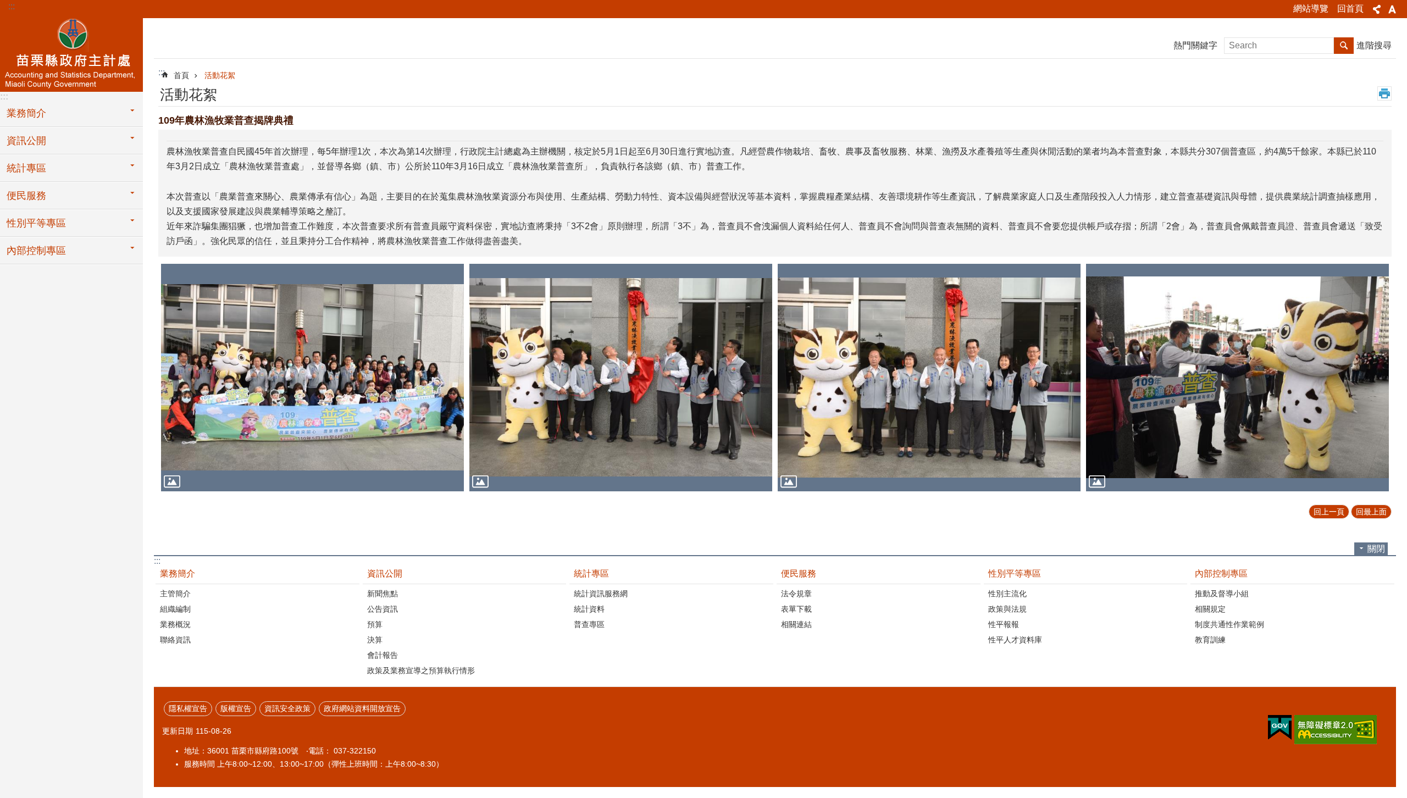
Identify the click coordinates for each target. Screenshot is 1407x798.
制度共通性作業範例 (1229, 624)
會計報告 (382, 655)
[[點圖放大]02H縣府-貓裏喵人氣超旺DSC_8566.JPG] (1237, 377)
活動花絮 (219, 75)
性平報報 (1003, 624)
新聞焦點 (382, 593)
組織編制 (175, 609)
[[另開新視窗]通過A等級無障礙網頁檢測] (1335, 729)
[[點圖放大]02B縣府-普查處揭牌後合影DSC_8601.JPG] (929, 377)
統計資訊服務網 (601, 593)
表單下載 (796, 609)
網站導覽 (1310, 8)
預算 (375, 624)
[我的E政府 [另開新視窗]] (1280, 727)
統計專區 (26, 168)
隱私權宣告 (188, 708)
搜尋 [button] (1344, 45)
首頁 (181, 75)
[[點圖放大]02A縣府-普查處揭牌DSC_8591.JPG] (620, 377)
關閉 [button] (1376, 548)
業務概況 (175, 624)
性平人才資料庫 (1015, 639)
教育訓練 (1210, 639)
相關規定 (1210, 609)
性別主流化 (1007, 593)
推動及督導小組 (1222, 593)
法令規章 (796, 593)
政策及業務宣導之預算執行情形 (421, 670)
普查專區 (589, 624)
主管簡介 (175, 593)
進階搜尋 (1374, 45)
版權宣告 (235, 708)
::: (11, 6)
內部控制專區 (36, 250)
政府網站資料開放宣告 (362, 708)
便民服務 (26, 195)
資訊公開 (26, 140)
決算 (375, 639)
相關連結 (796, 624)
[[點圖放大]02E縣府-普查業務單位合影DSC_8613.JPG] (312, 377)
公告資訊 (382, 609)
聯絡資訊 (175, 639)
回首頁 (1350, 8)
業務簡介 (26, 113)
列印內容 (1384, 93)
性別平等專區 (36, 223)
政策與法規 (1007, 609)
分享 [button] (1376, 9)
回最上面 (1371, 511)
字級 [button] (1392, 9)
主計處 (71, 53)
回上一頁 (1329, 511)
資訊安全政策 (287, 708)
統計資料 (589, 609)
